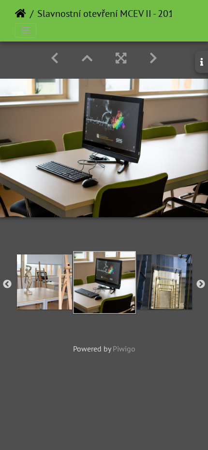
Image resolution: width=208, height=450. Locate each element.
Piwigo (124, 348)
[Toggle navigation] (25, 30)
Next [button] (201, 284)
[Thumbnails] (87, 58)
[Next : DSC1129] (153, 58)
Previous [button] (7, 284)
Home (20, 13)
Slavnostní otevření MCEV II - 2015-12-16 (122, 13)
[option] (44, 282)
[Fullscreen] (121, 58)
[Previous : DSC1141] (54, 58)
